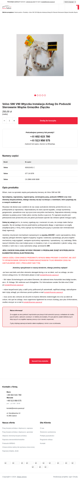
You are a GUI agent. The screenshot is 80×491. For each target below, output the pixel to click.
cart (74, 7)
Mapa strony (22, 477)
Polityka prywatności (47, 436)
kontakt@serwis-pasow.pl (48, 2)
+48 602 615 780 (30, 2)
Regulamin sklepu (46, 439)
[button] (35, 95)
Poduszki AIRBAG (8, 443)
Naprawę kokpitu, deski (10, 451)
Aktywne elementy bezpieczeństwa (14, 436)
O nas (42, 428)
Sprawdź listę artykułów (40, 361)
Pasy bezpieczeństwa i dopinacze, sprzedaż (17, 432)
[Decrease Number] (4, 121)
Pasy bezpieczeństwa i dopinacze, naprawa (17, 428)
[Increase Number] (14, 121)
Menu (56, 7)
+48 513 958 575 (14, 401)
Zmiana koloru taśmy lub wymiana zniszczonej (18, 447)
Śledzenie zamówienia (48, 432)
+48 (40, 136)
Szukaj (62, 7)
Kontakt (42, 443)
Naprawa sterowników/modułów (13, 439)
